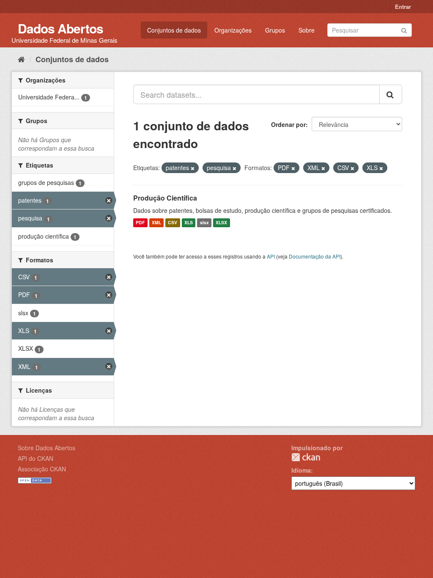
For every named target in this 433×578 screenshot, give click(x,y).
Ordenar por (288, 124)
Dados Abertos (60, 28)
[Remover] (193, 168)
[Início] (21, 58)
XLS (188, 223)
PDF (140, 223)
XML (156, 223)
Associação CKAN (42, 469)
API (271, 256)
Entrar (403, 7)
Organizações (233, 30)
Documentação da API (314, 256)
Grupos (275, 30)
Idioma (301, 470)
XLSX (221, 223)
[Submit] (404, 29)
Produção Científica (165, 198)
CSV (172, 223)
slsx (204, 223)
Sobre (307, 30)
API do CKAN (35, 458)
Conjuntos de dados (174, 30)
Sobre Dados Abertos (46, 447)
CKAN (305, 457)
